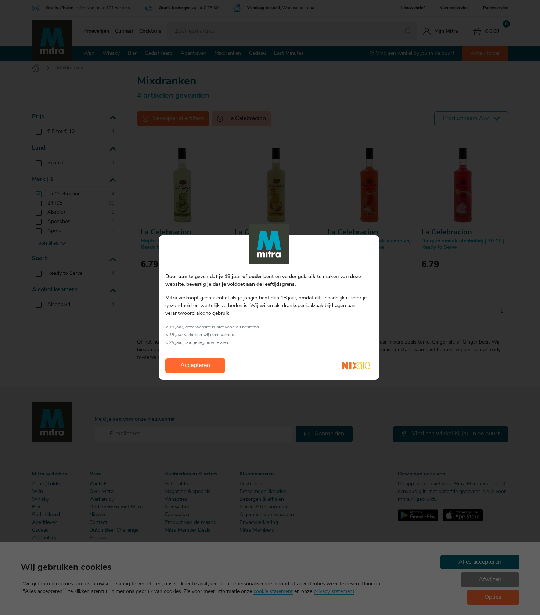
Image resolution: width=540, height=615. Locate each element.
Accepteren (195, 365)
